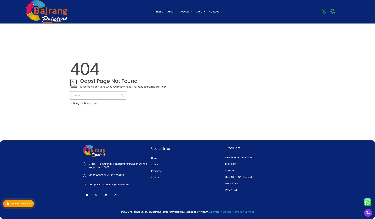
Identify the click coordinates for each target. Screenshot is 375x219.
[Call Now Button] (368, 213)
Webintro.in (215, 212)
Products (184, 11)
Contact (214, 11)
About (170, 11)
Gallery (200, 11)
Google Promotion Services (238, 212)
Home (159, 11)
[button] (185, 11)
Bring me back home (85, 103)
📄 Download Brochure (18, 203)
